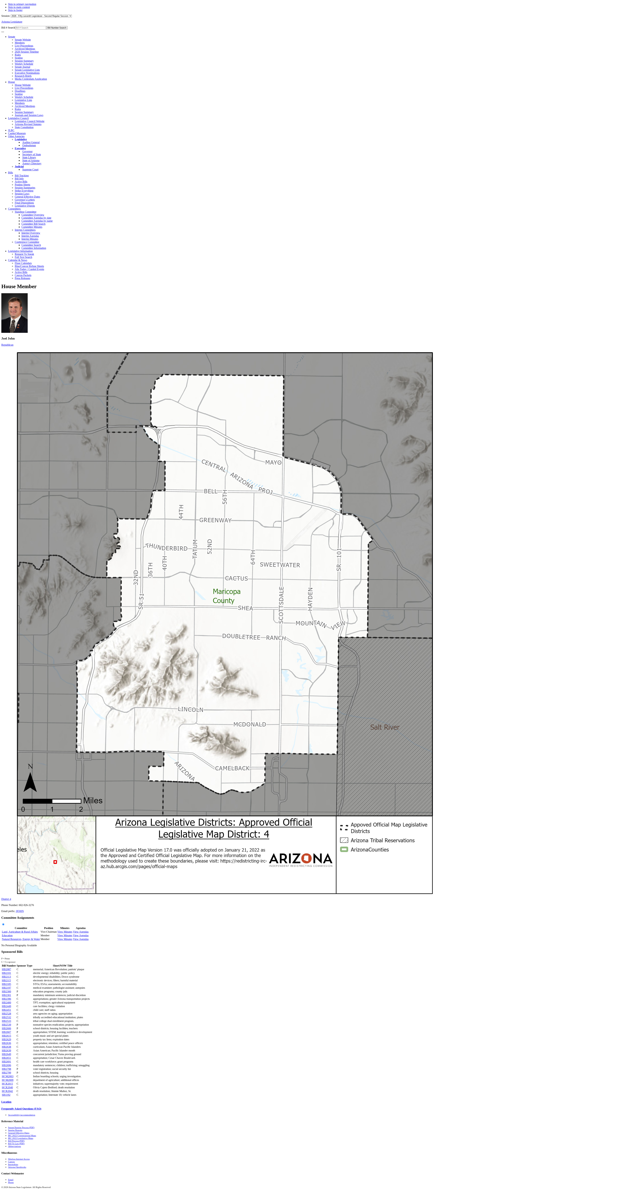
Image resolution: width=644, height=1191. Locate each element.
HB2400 (6, 1002)
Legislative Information (20, 251)
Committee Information (33, 248)
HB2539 (6, 1024)
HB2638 (6, 1046)
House (11, 82)
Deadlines (20, 91)
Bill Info (19, 178)
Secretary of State (31, 154)
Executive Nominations (27, 72)
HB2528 (6, 1013)
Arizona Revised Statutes (28, 124)
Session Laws (22, 193)
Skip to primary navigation (22, 4)
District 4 (6, 899)
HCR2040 (7, 1087)
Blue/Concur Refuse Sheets (29, 266)
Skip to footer (15, 10)
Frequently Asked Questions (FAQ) (21, 1108)
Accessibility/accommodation (21, 1115)
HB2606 (6, 1028)
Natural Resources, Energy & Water (21, 939)
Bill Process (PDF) (16, 1141)
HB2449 (6, 1006)
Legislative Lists (23, 100)
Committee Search (31, 245)
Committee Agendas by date (36, 217)
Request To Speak (24, 254)
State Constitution (24, 127)
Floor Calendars (23, 263)
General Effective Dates (27, 196)
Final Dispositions (24, 202)
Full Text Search (23, 257)
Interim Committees (25, 229)
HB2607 (6, 1032)
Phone (11, 1182)
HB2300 (6, 991)
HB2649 (6, 1054)
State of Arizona (30, 160)
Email (10, 1179)
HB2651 (6, 1057)
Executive (20, 148)
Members (20, 42)
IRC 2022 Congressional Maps (22, 1135)
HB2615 (6, 1035)
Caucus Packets (23, 275)
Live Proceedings (24, 45)
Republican (7, 344)
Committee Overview (32, 214)
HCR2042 (7, 1091)
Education (7, 935)
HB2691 (6, 1061)
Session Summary (24, 60)
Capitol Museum (17, 133)
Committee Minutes (31, 226)
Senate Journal (22, 66)
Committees (14, 208)
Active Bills (21, 181)
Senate (11, 36)
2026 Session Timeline (27, 51)
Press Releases (22, 278)
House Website (23, 85)
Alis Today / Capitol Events (29, 269)
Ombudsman (29, 145)
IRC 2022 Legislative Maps (20, 1138)
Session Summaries (25, 187)
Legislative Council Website (29, 121)
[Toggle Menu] (2, 31)
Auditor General (31, 142)
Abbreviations (14, 1146)
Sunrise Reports (15, 1130)
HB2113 (6, 976)
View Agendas (81, 931)
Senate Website (23, 39)
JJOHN (20, 911)
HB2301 (6, 995)
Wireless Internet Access (19, 1159)
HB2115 (6, 980)
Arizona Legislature (11, 21)
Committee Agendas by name (37, 220)
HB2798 (6, 1069)
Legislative (21, 139)
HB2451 (6, 1009)
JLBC (11, 130)
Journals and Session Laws (29, 115)
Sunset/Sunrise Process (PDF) (21, 1127)
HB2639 (6, 1050)
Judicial (19, 166)
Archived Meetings (25, 48)
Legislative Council (18, 118)
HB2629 (6, 1039)
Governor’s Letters (25, 199)
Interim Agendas (30, 236)
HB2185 (6, 984)
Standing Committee (25, 211)
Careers (11, 1161)
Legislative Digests (25, 205)
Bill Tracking (22, 175)
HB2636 (6, 1043)
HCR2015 (7, 1083)
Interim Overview (30, 232)
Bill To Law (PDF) (16, 1143)
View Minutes (64, 931)
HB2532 (6, 1017)
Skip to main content (19, 7)
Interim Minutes (29, 239)
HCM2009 (7, 1080)
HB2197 (6, 987)
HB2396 (6, 998)
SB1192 (6, 1094)
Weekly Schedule (24, 63)
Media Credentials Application (31, 78)
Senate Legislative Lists (27, 69)
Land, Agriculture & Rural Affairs (20, 931)
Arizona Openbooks (17, 1167)
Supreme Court (30, 169)
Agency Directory (31, 163)
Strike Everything (24, 190)
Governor (27, 151)
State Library (29, 157)
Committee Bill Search (33, 223)
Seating (19, 57)
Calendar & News (17, 260)
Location (6, 1101)
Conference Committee (27, 242)
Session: (6, 15)
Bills (10, 172)
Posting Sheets (22, 184)
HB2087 (6, 969)
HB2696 (6, 1065)
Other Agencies (16, 136)
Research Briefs (23, 75)
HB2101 (6, 973)
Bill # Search (8, 27)
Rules (18, 54)
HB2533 (6, 1021)
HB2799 (6, 1072)
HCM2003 (7, 1076)
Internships (13, 1164)
